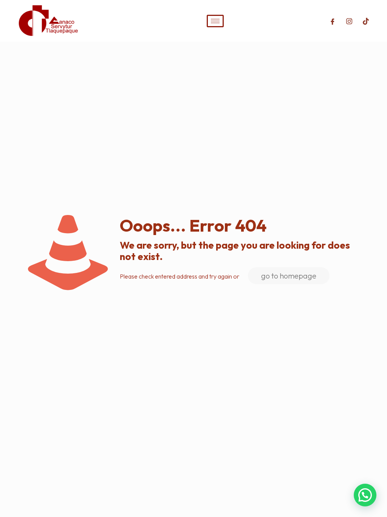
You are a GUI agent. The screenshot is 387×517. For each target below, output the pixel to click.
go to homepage (288, 275)
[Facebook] (332, 20)
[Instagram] (349, 20)
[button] (365, 495)
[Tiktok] (366, 20)
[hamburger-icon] (215, 21)
